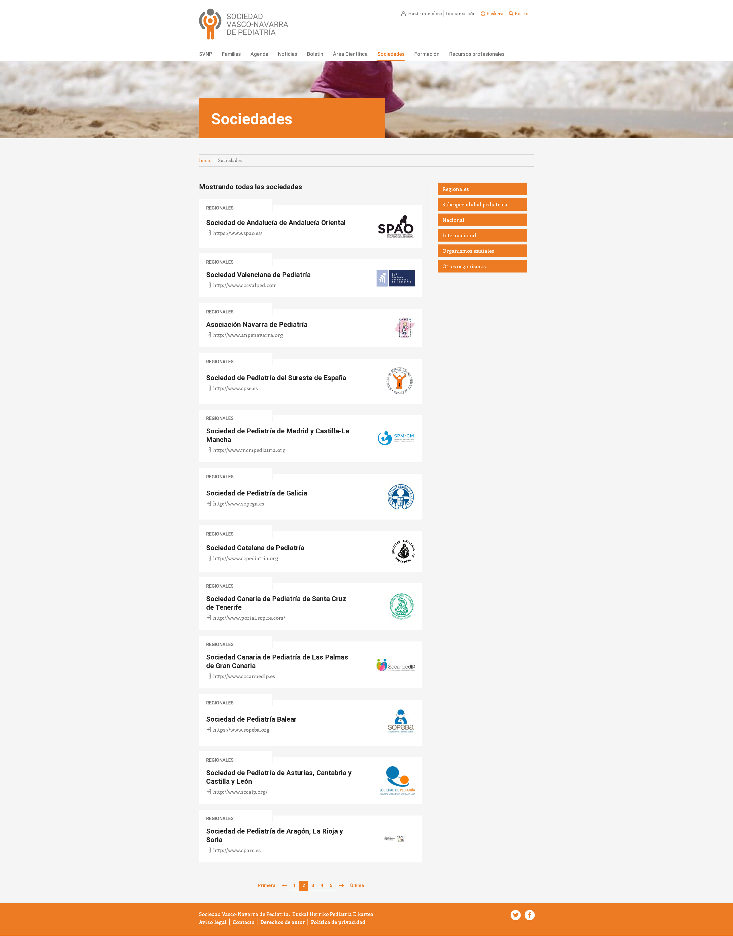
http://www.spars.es (237, 850)
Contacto (243, 922)
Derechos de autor (282, 922)
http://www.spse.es (235, 388)
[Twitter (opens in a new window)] (515, 915)
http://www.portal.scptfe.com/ (249, 617)
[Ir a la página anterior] (284, 886)
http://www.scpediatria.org (245, 558)
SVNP (205, 54)
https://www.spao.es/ (237, 233)
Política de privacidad (338, 922)
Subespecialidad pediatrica (474, 204)
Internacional (459, 235)
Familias (231, 54)
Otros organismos (464, 266)
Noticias (287, 54)
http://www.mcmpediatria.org (249, 450)
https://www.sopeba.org (241, 729)
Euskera (495, 13)
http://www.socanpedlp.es (244, 676)
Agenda (259, 54)
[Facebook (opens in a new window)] (528, 915)
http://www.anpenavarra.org (248, 334)
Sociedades (391, 54)
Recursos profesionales (477, 54)
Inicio (205, 160)
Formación (427, 54)
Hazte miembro (425, 13)
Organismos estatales (468, 251)
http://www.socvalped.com (245, 285)
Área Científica (350, 54)
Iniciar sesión (461, 13)
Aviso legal (213, 922)
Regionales (220, 208)
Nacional (453, 220)
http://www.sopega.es (238, 503)
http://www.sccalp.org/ (240, 791)
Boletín (315, 54)
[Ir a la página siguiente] (341, 886)
